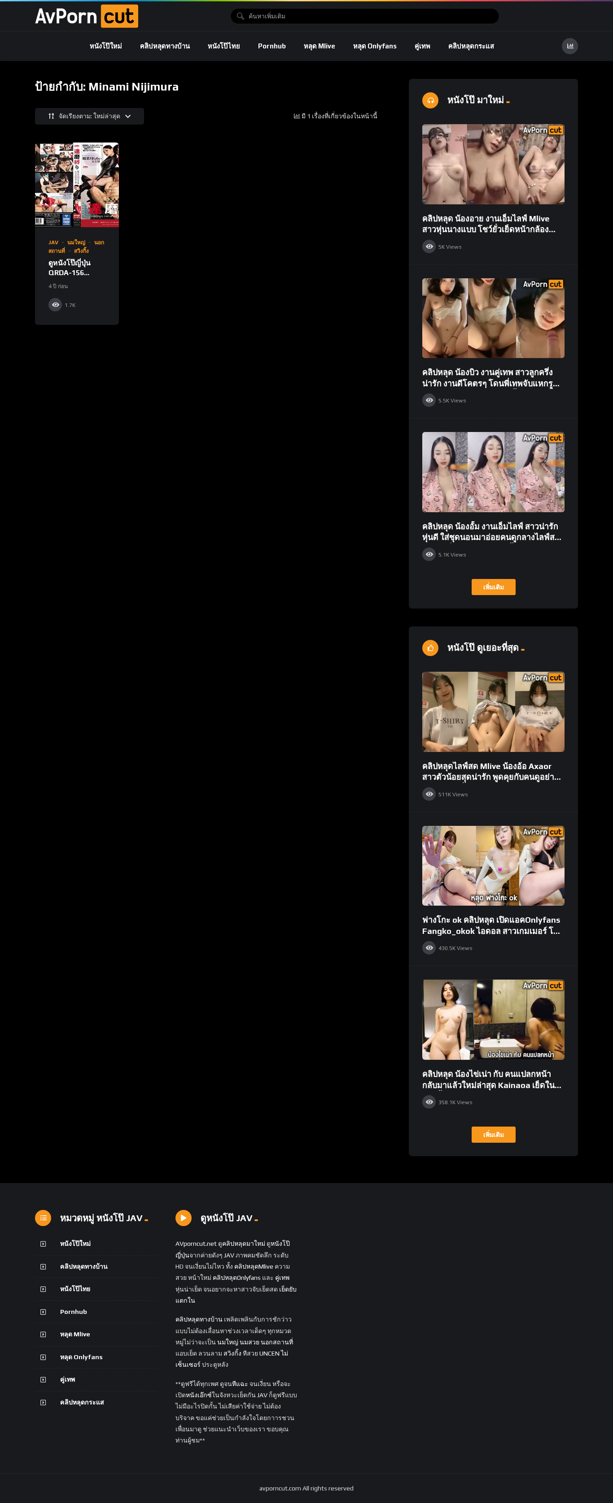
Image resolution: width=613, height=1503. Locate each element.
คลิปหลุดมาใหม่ (243, 1243)
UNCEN (269, 1353)
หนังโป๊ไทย (224, 46)
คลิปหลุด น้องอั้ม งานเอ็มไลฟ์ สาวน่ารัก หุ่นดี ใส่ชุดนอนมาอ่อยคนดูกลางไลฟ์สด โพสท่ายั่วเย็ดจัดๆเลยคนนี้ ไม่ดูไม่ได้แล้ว (492, 537)
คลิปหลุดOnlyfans (237, 1277)
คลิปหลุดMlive (253, 1266)
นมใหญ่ (76, 242)
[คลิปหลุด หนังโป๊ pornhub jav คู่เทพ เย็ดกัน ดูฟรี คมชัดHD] (86, 16)
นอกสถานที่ (277, 1342)
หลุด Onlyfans (375, 46)
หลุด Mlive (319, 46)
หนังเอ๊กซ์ (199, 1395)
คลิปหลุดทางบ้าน (165, 46)
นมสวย (249, 1342)
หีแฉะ (240, 1383)
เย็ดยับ (288, 1289)
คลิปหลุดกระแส (471, 46)
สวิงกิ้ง (81, 251)
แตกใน (185, 1300)
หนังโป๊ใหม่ (106, 46)
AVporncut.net (196, 1243)
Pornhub (272, 46)
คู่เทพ (422, 46)
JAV (53, 242)
